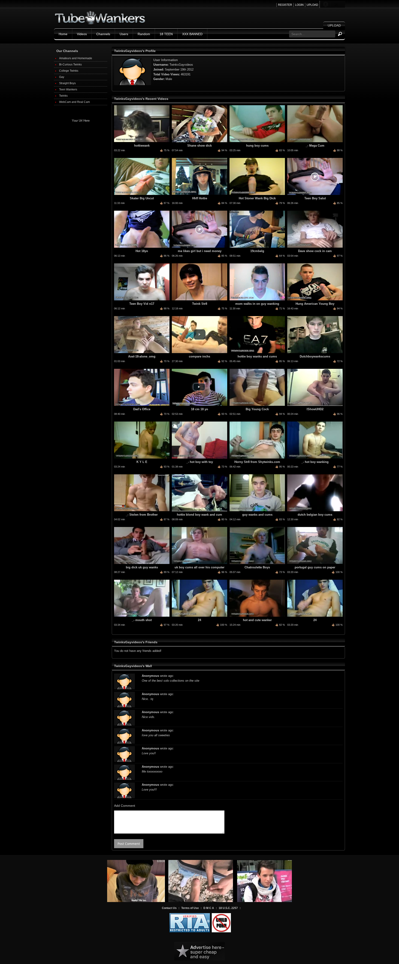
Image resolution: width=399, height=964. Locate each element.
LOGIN (299, 4)
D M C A (208, 908)
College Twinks (68, 70)
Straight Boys (67, 83)
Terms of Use (190, 908)
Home (63, 34)
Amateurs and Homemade (75, 58)
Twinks (63, 95)
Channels (103, 34)
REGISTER (285, 4)
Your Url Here (81, 120)
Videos (82, 34)
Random (144, 34)
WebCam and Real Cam (74, 102)
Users (124, 34)
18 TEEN (166, 34)
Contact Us (169, 908)
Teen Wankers (68, 89)
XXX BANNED (192, 34)
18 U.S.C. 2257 (228, 908)
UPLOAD (312, 4)
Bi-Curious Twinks (70, 64)
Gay (61, 77)
